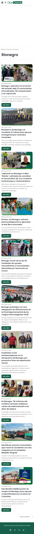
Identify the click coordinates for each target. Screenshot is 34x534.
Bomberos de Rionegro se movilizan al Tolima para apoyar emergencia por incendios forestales (16, 133)
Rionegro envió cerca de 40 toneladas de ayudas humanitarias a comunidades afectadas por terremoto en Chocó (15, 265)
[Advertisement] (17, 28)
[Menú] (2, 3)
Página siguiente (25, 517)
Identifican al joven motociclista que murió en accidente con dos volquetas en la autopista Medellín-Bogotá (16, 449)
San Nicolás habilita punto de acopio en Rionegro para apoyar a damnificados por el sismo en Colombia (16, 493)
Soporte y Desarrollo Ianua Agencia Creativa (17, 525)
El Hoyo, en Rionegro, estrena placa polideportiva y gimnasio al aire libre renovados (16, 222)
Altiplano (9, 49)
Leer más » (6, 105)
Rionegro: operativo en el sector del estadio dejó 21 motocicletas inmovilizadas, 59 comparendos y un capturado (16, 90)
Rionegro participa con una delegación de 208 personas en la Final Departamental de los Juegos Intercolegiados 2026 (16, 311)
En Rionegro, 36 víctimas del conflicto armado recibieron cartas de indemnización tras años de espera (15, 405)
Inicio (4, 49)
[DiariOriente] (15, 2)
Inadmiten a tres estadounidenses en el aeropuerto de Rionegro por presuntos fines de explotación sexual (15, 358)
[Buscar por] (5, 3)
